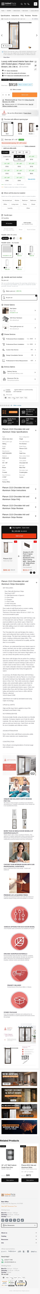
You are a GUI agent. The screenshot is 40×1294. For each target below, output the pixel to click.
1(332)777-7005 (8, 1259)
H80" (13, 152)
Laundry (10, 208)
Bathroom (33, 200)
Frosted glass (23, 472)
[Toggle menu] (35, 4)
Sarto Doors (27, 113)
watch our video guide (9, 148)
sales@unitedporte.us (10, 1262)
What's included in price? (25, 84)
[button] (10, 412)
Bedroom (25, 200)
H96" (26, 152)
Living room (15, 204)
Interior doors (16, 10)
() (11, 89)
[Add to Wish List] (35, 62)
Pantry (4, 482)
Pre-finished (22, 443)
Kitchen (17, 200)
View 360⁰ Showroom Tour (9, 1206)
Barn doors (25, 10)
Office (8, 482)
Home (2, 10)
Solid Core (22, 453)
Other (28, 208)
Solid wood (5, 458)
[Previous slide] (37, 129)
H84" (20, 152)
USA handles (27, 223)
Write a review (17, 89)
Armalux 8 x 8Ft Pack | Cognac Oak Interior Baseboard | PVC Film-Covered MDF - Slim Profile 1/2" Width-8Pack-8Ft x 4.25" (29, 558)
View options (10, 1180)
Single (21, 439)
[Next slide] (37, 126)
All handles (9, 223)
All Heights (5, 152)
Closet (33, 204)
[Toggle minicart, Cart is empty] (25, 4)
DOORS (9, 10)
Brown (4, 467)
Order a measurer (30, 146)
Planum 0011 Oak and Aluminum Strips (28, 1166)
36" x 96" (5, 463)
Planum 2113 (7, 558)
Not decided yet (7, 200)
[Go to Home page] (8, 4)
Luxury (21, 477)
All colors (5, 238)
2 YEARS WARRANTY (8, 390)
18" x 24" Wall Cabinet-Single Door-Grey (9, 1166)
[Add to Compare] (35, 65)
